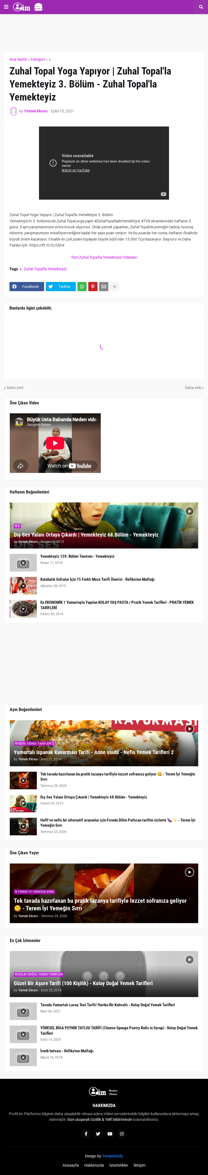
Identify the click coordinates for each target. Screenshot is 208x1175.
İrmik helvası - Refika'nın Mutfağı (66, 1051)
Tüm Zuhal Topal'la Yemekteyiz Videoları (104, 257)
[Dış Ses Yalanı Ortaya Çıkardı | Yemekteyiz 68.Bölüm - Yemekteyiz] (23, 803)
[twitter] (98, 1133)
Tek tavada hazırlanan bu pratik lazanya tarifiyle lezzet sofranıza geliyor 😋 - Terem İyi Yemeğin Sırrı (117, 777)
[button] (6, 7)
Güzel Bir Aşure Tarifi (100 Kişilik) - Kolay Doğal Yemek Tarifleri (83, 983)
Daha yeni (15, 387)
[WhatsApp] (82, 286)
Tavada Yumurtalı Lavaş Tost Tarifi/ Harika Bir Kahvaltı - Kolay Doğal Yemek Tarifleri (107, 1004)
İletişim (139, 1165)
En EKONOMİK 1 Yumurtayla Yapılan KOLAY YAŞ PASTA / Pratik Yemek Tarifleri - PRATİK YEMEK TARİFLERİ (117, 605)
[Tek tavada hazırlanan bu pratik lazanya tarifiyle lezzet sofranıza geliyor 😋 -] (23, 780)
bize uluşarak (78, 1119)
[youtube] (110, 1133)
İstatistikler (118, 1165)
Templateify (112, 1156)
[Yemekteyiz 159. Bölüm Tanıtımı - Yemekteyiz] (23, 563)
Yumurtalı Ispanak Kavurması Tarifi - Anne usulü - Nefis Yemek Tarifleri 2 (94, 752)
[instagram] (121, 1133)
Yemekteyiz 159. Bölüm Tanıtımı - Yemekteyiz (77, 556)
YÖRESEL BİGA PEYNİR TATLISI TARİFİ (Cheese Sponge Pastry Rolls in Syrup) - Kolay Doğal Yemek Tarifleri (119, 1030)
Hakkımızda (94, 1165)
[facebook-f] (86, 1133)
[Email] (103, 286)
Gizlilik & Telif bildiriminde (111, 1119)
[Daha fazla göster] (114, 286)
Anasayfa (71, 1165)
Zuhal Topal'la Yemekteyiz (45, 269)
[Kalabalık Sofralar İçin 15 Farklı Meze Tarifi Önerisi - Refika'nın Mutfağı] (23, 586)
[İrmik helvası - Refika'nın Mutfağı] (23, 1057)
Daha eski (193, 387)
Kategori (38, 59)
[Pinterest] (93, 286)
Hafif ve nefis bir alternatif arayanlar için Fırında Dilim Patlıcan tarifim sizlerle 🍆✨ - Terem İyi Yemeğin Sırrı (117, 823)
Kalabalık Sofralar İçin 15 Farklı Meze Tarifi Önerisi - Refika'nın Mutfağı (97, 579)
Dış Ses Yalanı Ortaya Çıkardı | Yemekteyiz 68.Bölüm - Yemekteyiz (86, 534)
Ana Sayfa (18, 59)
